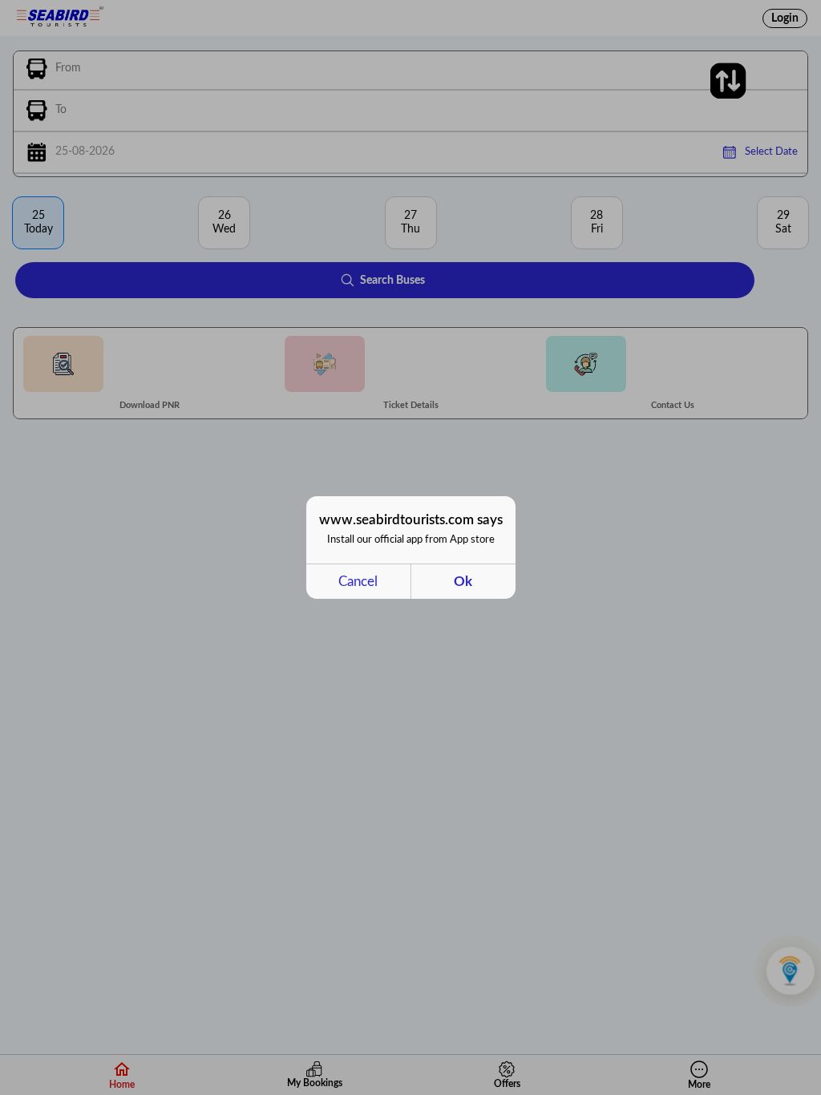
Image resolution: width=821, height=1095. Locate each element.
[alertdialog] (411, 547)
